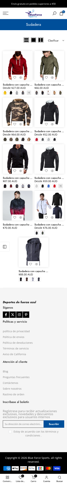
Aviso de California (14, 354)
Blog (5, 371)
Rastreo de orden (13, 394)
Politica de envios (13, 337)
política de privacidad (16, 331)
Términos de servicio (16, 348)
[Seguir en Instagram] (19, 314)
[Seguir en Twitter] (12, 314)
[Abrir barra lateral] (4, 246)
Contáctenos (10, 383)
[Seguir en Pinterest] (26, 314)
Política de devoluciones (18, 342)
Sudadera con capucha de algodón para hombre (30, 178)
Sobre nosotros (12, 388)
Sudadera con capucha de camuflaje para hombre (31, 131)
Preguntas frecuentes (16, 377)
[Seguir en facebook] (6, 314)
